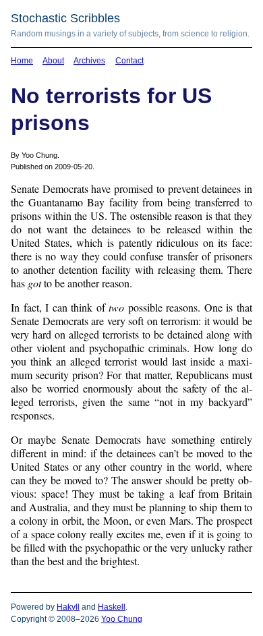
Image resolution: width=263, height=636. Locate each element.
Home (22, 60)
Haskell (111, 607)
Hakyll (68, 607)
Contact (129, 60)
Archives (89, 60)
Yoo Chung (121, 619)
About (53, 60)
